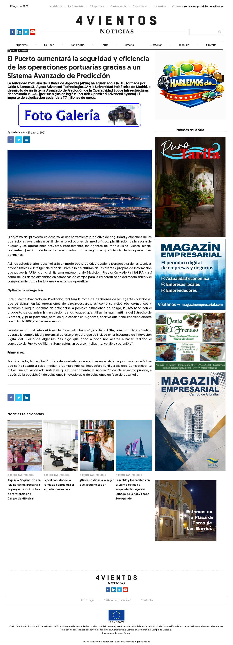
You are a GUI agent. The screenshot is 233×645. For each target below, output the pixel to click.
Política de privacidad (118, 600)
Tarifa (104, 45)
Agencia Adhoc (142, 642)
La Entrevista (75, 6)
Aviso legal (87, 600)
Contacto (147, 600)
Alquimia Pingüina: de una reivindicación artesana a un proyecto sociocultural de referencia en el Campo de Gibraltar (24, 489)
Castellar (156, 45)
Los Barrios (159, 6)
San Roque (77, 45)
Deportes (138, 6)
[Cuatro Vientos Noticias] (116, 25)
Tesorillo (184, 45)
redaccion (18, 132)
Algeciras (21, 45)
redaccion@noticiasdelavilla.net (203, 6)
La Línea (49, 45)
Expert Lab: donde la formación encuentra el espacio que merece (58, 485)
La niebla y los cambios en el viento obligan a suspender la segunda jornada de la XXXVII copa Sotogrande (133, 489)
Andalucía (56, 6)
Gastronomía (118, 6)
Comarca (177, 6)
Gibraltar (211, 45)
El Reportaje (97, 6)
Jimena (129, 45)
